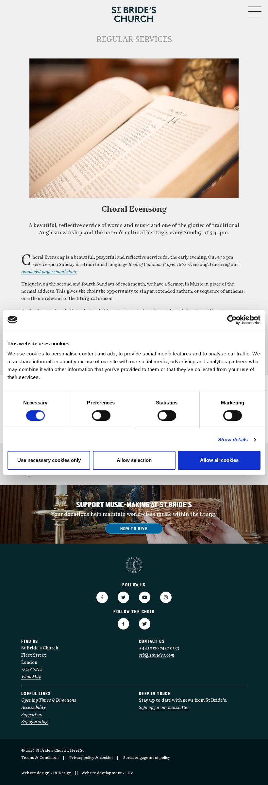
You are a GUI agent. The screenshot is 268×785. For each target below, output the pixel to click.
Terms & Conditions (40, 758)
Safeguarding (34, 722)
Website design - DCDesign (46, 773)
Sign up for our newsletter (164, 707)
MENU (235, 10)
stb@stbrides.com (157, 655)
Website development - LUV (107, 773)
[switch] (101, 415)
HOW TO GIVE (134, 529)
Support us (31, 714)
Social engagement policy (146, 758)
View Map (31, 677)
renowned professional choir (48, 272)
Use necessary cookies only (49, 460)
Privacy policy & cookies (91, 758)
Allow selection (134, 460)
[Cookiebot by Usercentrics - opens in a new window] (231, 320)
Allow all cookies (219, 460)
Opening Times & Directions (48, 700)
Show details (233, 439)
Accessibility (33, 707)
